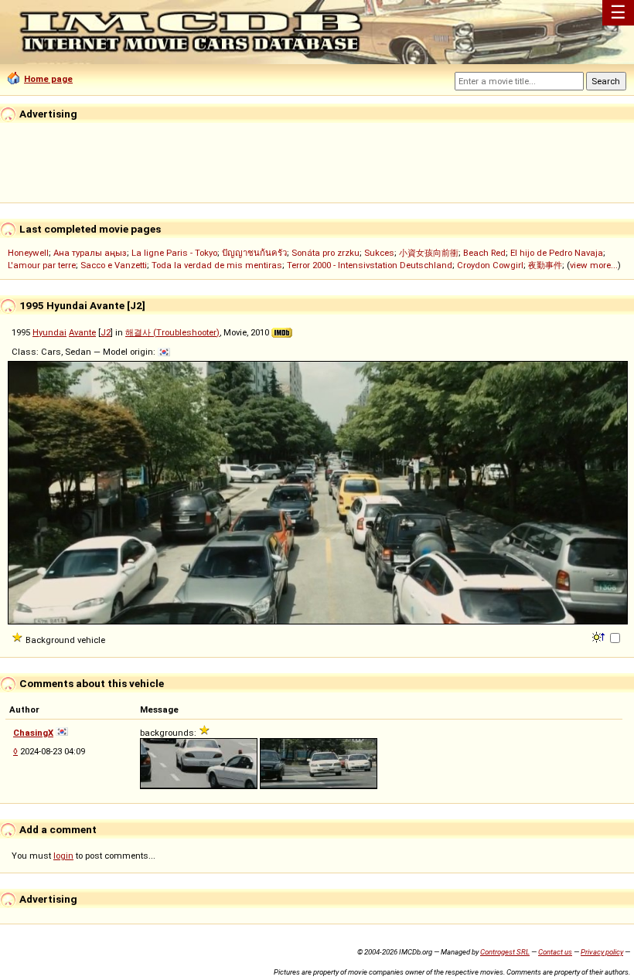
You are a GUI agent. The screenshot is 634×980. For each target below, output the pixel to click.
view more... (594, 265)
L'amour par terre (42, 265)
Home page (48, 78)
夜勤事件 (545, 265)
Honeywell (28, 252)
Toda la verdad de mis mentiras (217, 265)
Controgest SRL (505, 952)
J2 (106, 332)
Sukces (379, 252)
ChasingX (33, 732)
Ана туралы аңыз (90, 252)
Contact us (555, 952)
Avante (82, 332)
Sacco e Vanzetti (113, 265)
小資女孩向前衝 (428, 252)
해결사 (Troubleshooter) (172, 332)
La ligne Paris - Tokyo (174, 252)
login (63, 855)
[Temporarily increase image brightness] (599, 636)
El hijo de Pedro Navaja (556, 252)
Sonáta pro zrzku (325, 252)
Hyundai (49, 332)
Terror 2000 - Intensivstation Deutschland (369, 265)
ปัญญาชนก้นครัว (254, 252)
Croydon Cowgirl (490, 265)
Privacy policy (602, 952)
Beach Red (484, 252)
